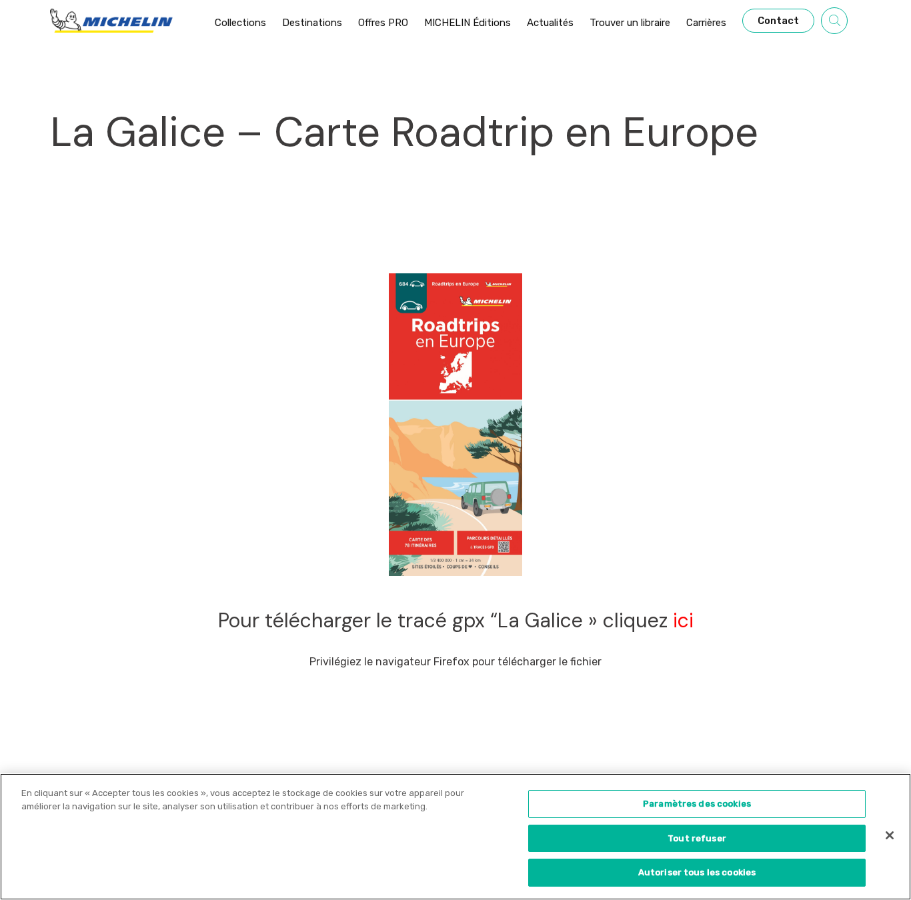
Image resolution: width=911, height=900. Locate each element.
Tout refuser (697, 838)
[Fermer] (889, 835)
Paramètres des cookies (697, 804)
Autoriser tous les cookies (697, 872)
